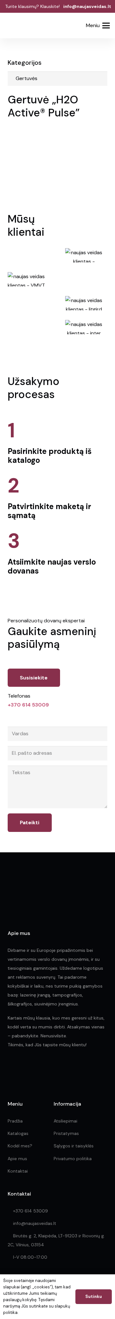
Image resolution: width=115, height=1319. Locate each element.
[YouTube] (52, 1068)
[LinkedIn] (39, 1068)
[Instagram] (24, 1069)
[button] (56, 26)
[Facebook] (10, 1068)
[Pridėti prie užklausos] (72, 25)
